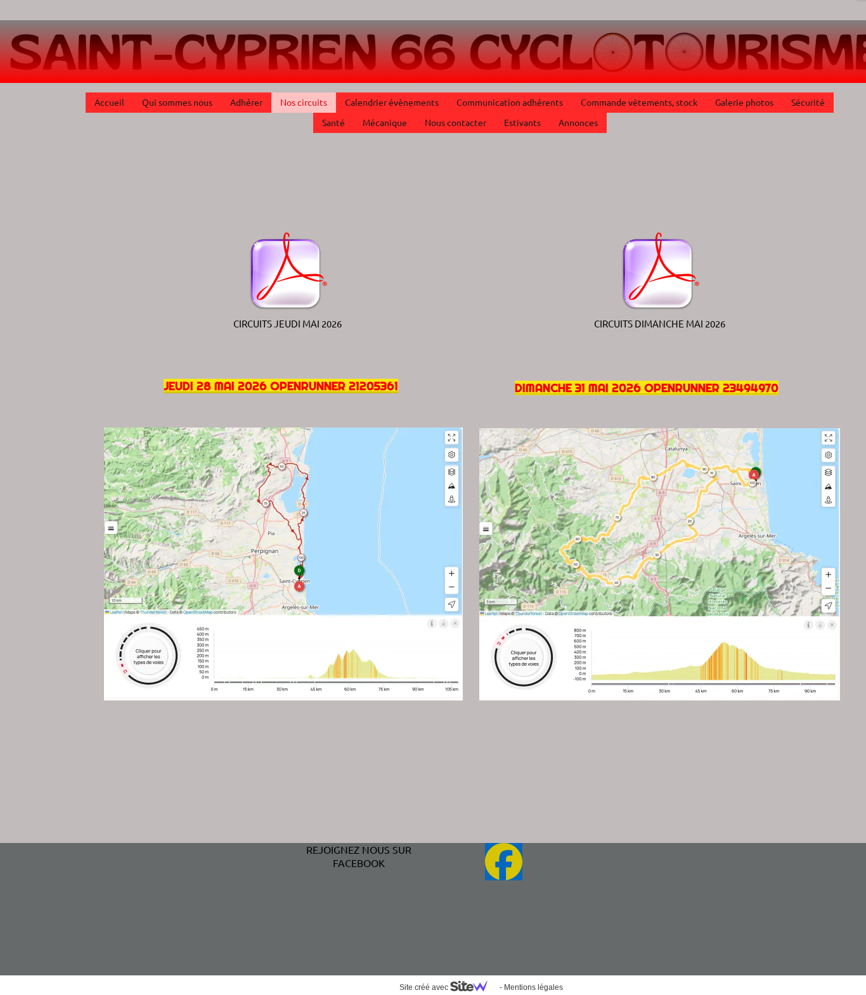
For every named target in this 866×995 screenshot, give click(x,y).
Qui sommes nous (177, 102)
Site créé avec (424, 987)
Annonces (578, 122)
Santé (333, 122)
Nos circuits (303, 102)
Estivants (522, 122)
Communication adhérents (509, 102)
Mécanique (385, 122)
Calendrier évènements (392, 102)
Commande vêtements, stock (639, 102)
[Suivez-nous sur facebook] (503, 861)
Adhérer (246, 102)
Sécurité (808, 102)
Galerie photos (744, 102)
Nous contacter (455, 122)
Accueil (109, 102)
